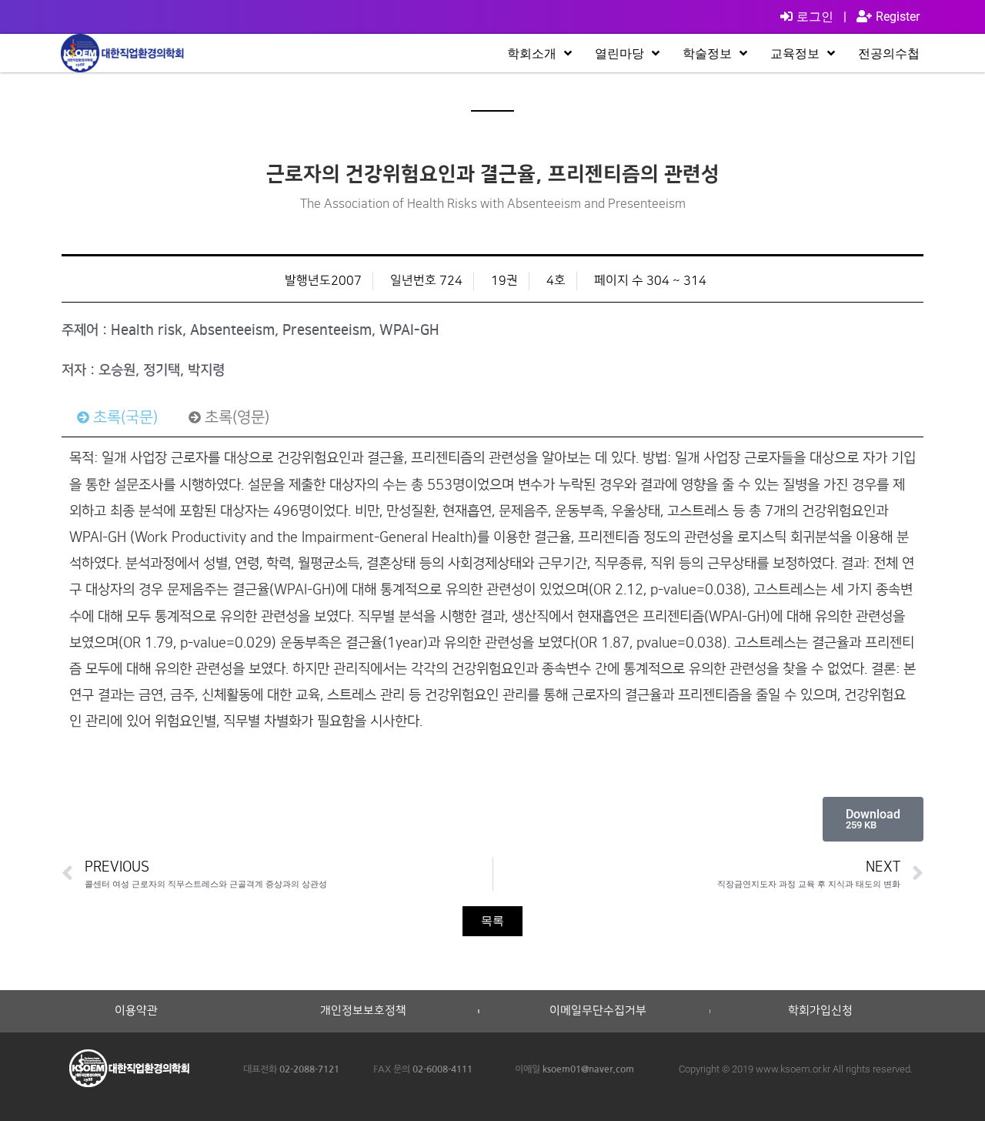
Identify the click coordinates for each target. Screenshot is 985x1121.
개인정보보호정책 (363, 1011)
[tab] (117, 417)
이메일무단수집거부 (597, 1011)
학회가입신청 (820, 1011)
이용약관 (136, 1011)
